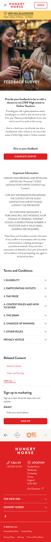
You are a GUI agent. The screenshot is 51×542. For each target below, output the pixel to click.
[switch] (44, 275)
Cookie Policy (26, 531)
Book (40, 5)
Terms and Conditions (35, 537)
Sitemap (20, 537)
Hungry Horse (14, 507)
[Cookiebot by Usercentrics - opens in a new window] (36, 217)
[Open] (5, 5)
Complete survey (25, 156)
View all (8, 380)
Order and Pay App (15, 373)
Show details (35, 304)
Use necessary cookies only (25, 322)
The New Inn (12, 499)
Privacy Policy (9, 537)
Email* (8, 407)
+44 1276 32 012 (14, 466)
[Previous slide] (6, 435)
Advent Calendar (14, 366)
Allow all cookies (25, 313)
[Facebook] (5, 516)
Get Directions (33, 488)
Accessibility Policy (11, 531)
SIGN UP (25, 421)
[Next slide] (45, 435)
